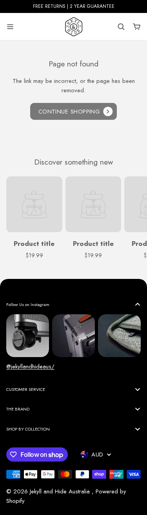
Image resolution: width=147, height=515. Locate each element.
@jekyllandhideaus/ (30, 366)
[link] (73, 111)
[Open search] (121, 27)
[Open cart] (137, 27)
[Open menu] (10, 27)
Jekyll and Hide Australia (61, 491)
